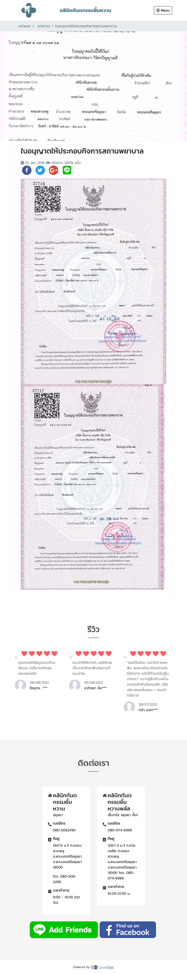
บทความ (43, 26)
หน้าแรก (24, 26)
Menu (165, 10)
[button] (88, 718)
